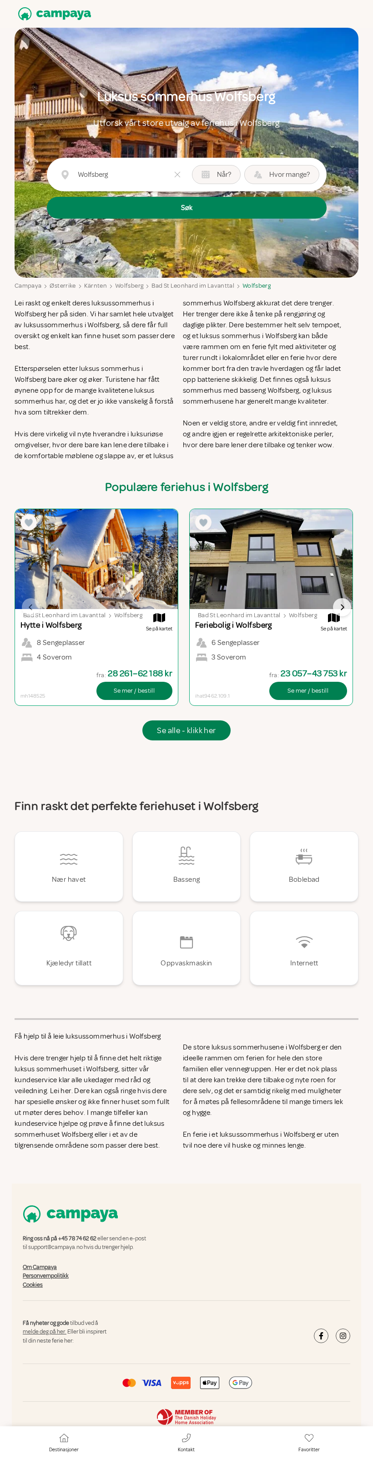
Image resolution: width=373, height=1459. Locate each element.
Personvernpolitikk (46, 1275)
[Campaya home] (53, 14)
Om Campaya (40, 1267)
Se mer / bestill (134, 691)
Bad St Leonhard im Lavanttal (192, 286)
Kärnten (95, 286)
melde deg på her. (44, 1332)
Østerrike (63, 286)
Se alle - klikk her (186, 730)
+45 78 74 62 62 (77, 1238)
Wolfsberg (129, 286)
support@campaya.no (55, 1247)
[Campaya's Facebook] (321, 1336)
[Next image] (342, 607)
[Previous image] (31, 607)
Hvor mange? (289, 174)
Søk (186, 207)
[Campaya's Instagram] (343, 1336)
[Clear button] (177, 174)
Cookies (33, 1285)
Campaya (28, 286)
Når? (224, 174)
